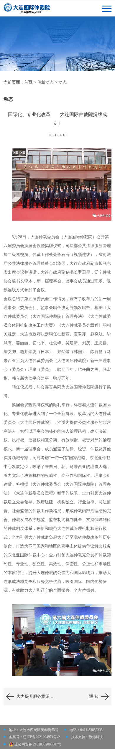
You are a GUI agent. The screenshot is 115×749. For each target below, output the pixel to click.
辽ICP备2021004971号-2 (41, 737)
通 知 (93, 696)
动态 (62, 82)
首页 (28, 82)
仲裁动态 (45, 82)
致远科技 (96, 737)
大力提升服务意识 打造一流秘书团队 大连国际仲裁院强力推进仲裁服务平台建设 (37, 696)
